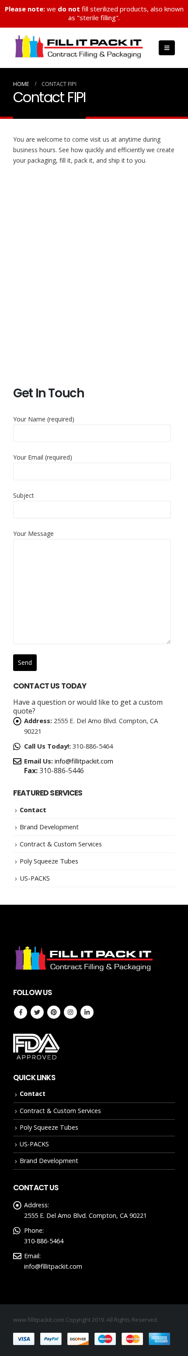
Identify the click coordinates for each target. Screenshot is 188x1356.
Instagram (70, 1012)
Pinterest (53, 1012)
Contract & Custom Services (61, 843)
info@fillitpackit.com (84, 761)
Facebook (20, 1012)
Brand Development (49, 826)
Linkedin (87, 1012)
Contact (33, 809)
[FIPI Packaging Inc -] (78, 47)
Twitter (37, 1012)
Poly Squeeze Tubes (49, 860)
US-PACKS (35, 878)
